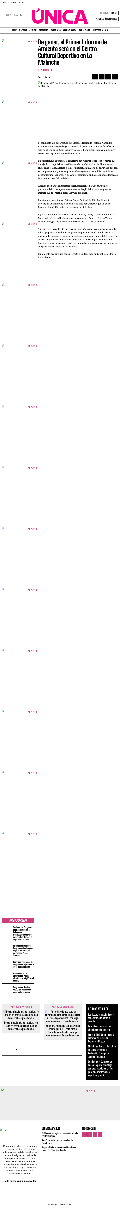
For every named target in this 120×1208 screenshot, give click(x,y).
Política (45, 70)
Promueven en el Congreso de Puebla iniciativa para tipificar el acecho (23, 977)
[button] (106, 30)
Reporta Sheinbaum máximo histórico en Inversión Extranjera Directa (101, 1038)
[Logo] (60, 15)
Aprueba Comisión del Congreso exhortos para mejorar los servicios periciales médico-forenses (23, 950)
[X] (101, 76)
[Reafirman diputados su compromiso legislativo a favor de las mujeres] (7, 964)
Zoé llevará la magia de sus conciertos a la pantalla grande (101, 1018)
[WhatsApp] (115, 76)
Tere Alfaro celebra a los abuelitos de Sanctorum (99, 1028)
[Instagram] (89, 1134)
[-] (9, 1049)
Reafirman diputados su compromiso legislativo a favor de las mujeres (23, 964)
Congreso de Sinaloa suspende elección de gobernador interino (22, 989)
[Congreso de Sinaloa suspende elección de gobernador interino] (7, 989)
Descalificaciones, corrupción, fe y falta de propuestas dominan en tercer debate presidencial (21, 1026)
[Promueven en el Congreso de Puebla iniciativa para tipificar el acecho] (7, 976)
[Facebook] (95, 76)
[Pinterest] (108, 76)
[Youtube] (100, 1134)
